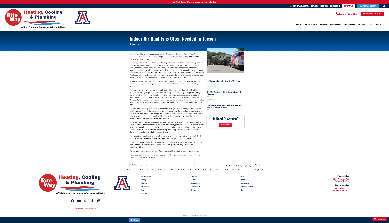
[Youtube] (79, 201)
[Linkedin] (99, 201)
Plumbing (323, 24)
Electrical (362, 24)
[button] (384, 6)
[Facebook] (72, 201)
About (371, 24)
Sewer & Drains (335, 24)
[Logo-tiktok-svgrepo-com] (92, 201)
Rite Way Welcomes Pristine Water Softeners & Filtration (224, 93)
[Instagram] (86, 201)
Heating (299, 24)
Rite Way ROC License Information (85, 209)
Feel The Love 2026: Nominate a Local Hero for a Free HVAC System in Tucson (224, 106)
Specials (379, 24)
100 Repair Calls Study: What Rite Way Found (223, 81)
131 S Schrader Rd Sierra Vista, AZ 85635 (340, 189)
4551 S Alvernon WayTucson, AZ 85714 (340, 180)
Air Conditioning (311, 24)
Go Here (213, 2)
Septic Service (349, 24)
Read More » (210, 86)
